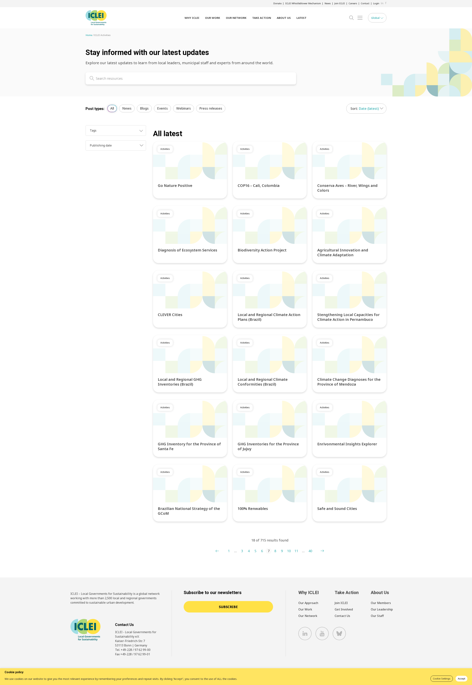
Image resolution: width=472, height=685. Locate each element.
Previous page (217, 551)
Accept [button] (461, 678)
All (112, 108)
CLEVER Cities (170, 314)
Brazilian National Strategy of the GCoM (189, 511)
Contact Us (342, 616)
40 (310, 551)
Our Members (381, 603)
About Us (284, 18)
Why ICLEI (192, 18)
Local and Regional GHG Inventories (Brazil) (180, 382)
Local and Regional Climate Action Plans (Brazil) (269, 317)
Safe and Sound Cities (337, 508)
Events (162, 108)
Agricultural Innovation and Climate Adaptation (342, 252)
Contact (365, 3)
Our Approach (308, 603)
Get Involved (344, 609)
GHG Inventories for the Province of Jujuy (268, 446)
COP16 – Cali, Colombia (259, 185)
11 (296, 551)
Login (376, 3)
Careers (353, 3)
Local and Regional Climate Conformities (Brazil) (263, 382)
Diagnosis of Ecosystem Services (187, 250)
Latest (301, 18)
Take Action (261, 18)
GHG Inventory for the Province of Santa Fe (189, 446)
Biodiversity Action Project (262, 250)
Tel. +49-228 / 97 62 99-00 (132, 650)
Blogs (144, 108)
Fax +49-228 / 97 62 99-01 (132, 654)
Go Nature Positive (175, 185)
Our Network (236, 18)
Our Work (212, 18)
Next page (322, 551)
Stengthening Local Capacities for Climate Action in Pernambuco (348, 317)
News (327, 3)
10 (289, 551)
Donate (277, 3)
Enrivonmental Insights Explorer (347, 443)
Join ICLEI (339, 3)
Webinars (183, 108)
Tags (93, 130)
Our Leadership (382, 609)
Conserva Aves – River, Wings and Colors (347, 188)
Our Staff (377, 616)
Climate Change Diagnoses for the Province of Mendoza (349, 382)
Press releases (210, 108)
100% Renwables (253, 508)
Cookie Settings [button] (441, 678)
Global (375, 18)
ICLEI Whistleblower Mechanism (303, 3)
